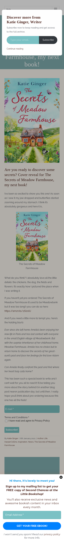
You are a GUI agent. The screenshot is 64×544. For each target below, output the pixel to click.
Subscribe (48, 39)
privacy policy (52, 534)
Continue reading (15, 49)
